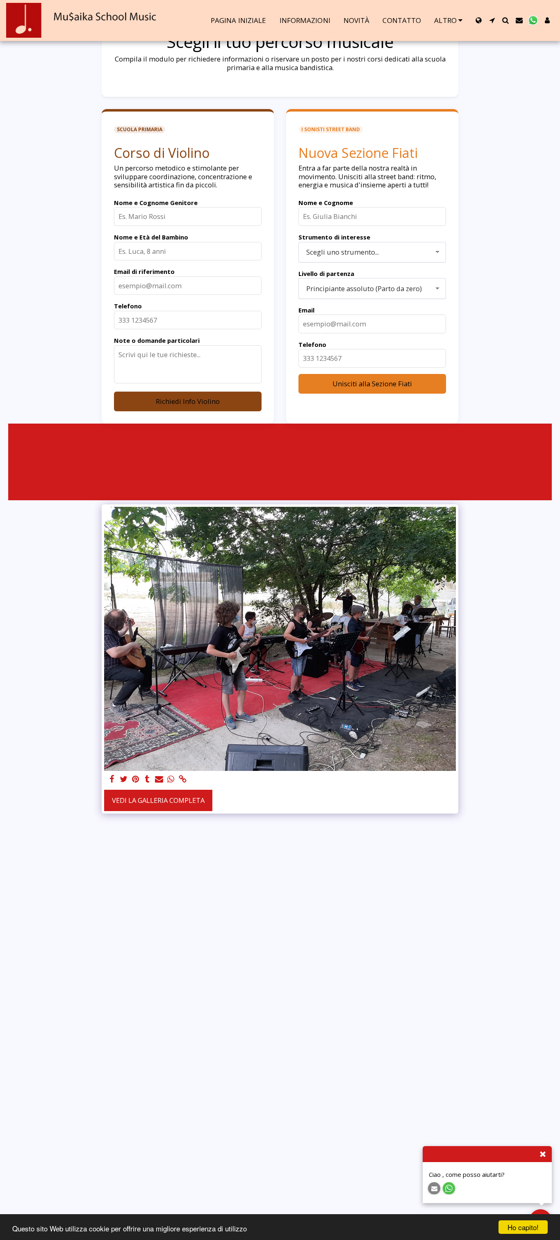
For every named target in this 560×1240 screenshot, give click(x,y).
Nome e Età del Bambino (151, 237)
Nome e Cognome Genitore (156, 202)
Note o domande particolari (157, 340)
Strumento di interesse (334, 237)
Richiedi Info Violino (188, 401)
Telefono (128, 306)
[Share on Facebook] (111, 779)
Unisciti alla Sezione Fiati (372, 383)
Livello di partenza (326, 273)
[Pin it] (135, 779)
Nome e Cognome (325, 202)
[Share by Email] (159, 779)
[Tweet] (123, 779)
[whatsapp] (171, 779)
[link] (183, 779)
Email (306, 310)
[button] (492, 20)
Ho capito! (523, 1227)
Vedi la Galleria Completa (158, 800)
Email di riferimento (144, 271)
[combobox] (372, 252)
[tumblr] (147, 779)
